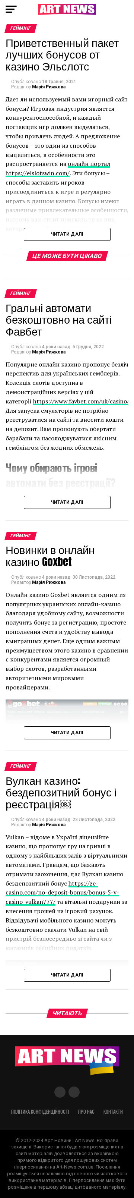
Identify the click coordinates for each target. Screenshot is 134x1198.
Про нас (86, 1111)
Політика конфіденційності (40, 1111)
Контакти (113, 1111)
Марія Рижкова (49, 86)
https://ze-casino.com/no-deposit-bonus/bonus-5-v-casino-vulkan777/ (62, 892)
